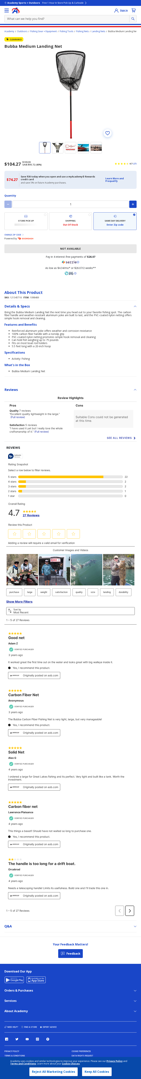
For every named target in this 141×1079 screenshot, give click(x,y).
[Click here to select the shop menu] (6, 10)
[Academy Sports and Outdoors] (16, 10)
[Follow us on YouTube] (27, 1039)
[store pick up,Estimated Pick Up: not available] (26, 221)
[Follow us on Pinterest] (48, 1039)
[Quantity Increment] (133, 204)
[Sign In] (116, 10)
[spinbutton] (70, 204)
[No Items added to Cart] (134, 10)
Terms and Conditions (23, 1063)
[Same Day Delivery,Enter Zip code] (115, 221)
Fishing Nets (82, 31)
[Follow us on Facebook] (6, 1039)
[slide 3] (70, 147)
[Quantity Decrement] (8, 204)
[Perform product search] (133, 18)
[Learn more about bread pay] (70, 273)
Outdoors (22, 31)
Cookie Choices (71, 1063)
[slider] (70, 95)
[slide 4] (83, 147)
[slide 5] (96, 147)
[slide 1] (44, 147)
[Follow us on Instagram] (37, 1039)
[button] (119, 180)
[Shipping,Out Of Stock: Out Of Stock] (70, 221)
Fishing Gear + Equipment (43, 31)
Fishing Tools (66, 31)
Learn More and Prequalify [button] (114, 180)
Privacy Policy (114, 1061)
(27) (135, 164)
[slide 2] (57, 147)
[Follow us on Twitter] (17, 1039)
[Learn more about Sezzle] (70, 262)
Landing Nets (98, 31)
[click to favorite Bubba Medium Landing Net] (108, 133)
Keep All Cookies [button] (97, 1072)
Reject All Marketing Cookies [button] (53, 1072)
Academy (9, 31)
